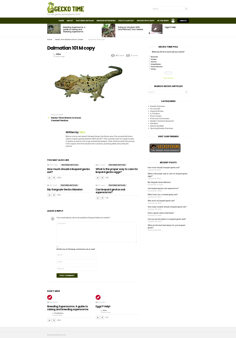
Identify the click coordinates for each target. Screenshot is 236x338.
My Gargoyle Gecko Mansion (65, 189)
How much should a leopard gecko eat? (68, 170)
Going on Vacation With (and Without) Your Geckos (130, 28)
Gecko (154, 62)
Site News (154, 123)
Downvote (54, 178)
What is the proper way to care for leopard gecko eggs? (117, 170)
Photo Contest (126, 20)
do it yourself (155, 109)
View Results (168, 78)
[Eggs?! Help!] (155, 29)
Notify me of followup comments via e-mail (76, 249)
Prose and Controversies (159, 119)
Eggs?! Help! (170, 27)
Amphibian (156, 64)
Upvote (49, 178)
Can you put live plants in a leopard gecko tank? (167, 219)
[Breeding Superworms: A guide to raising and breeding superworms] (54, 29)
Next (187, 30)
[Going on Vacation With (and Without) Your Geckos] (108, 30)
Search (186, 9)
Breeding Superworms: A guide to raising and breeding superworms (74, 29)
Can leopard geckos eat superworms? (110, 191)
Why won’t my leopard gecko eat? (161, 201)
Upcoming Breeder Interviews (161, 128)
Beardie (154, 57)
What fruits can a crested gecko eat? (163, 194)
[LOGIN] (173, 21)
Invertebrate (156, 66)
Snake (153, 59)
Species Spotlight (146, 20)
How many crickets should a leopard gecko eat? (167, 207)
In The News (163, 20)
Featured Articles (85, 20)
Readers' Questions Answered (162, 121)
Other (153, 69)
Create (183, 20)
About (70, 20)
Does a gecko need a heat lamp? (161, 213)
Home (61, 20)
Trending (49, 297)
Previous (48, 30)
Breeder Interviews (106, 20)
